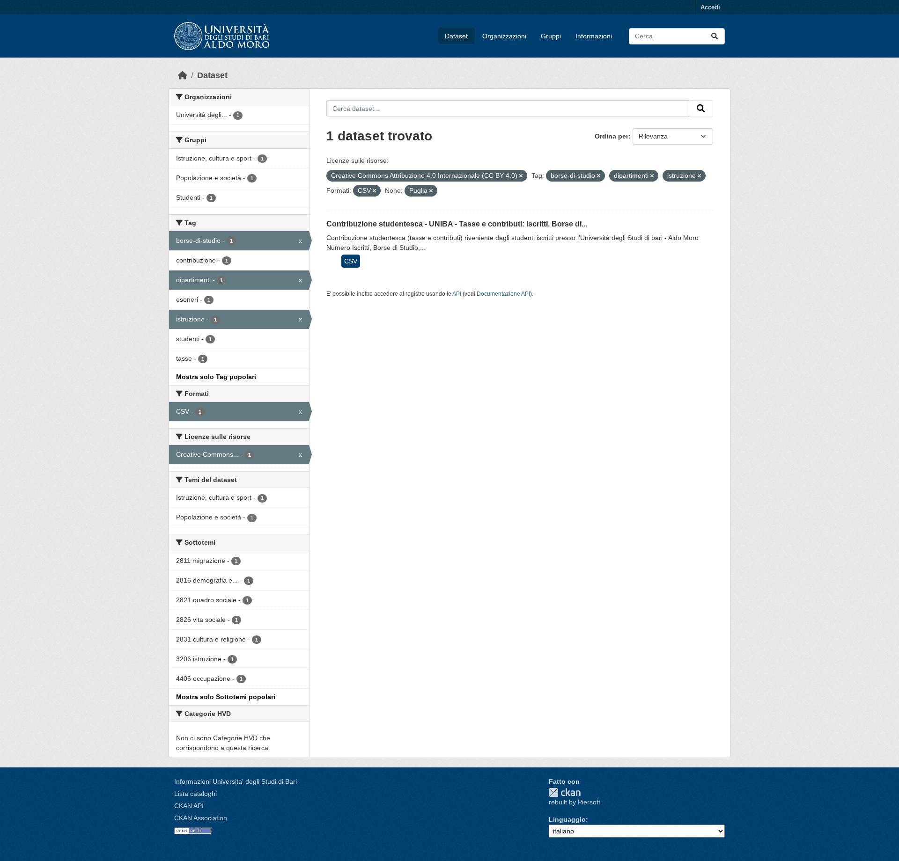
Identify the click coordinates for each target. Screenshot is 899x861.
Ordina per (611, 136)
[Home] (182, 75)
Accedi (710, 7)
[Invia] (714, 36)
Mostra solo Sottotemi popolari (225, 696)
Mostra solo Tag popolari (216, 376)
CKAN (565, 792)
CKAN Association (200, 818)
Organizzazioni (504, 36)
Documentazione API (503, 294)
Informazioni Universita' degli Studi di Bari (235, 781)
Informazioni (593, 36)
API (456, 294)
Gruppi (551, 36)
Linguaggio (567, 819)
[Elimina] (521, 176)
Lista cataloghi (195, 793)
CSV (350, 261)
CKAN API (189, 806)
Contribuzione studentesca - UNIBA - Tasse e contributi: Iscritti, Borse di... (456, 224)
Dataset (456, 36)
